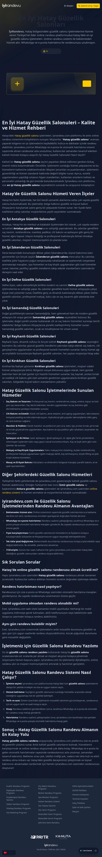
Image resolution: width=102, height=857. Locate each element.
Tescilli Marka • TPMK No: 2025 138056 (51, 850)
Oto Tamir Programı (47, 810)
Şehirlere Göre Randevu (49, 822)
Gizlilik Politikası (79, 790)
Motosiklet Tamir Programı (50, 814)
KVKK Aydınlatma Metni (82, 786)
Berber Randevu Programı (49, 793)
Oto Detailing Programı (16, 812)
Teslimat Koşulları (80, 799)
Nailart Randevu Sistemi (49, 801)
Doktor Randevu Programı (17, 804)
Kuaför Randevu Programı (17, 786)
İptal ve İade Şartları (81, 807)
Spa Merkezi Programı (48, 797)
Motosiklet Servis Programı (50, 818)
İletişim (75, 811)
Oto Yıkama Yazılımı (47, 805)
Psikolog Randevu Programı (18, 808)
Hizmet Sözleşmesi (80, 794)
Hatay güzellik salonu (27, 135)
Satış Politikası (78, 803)
